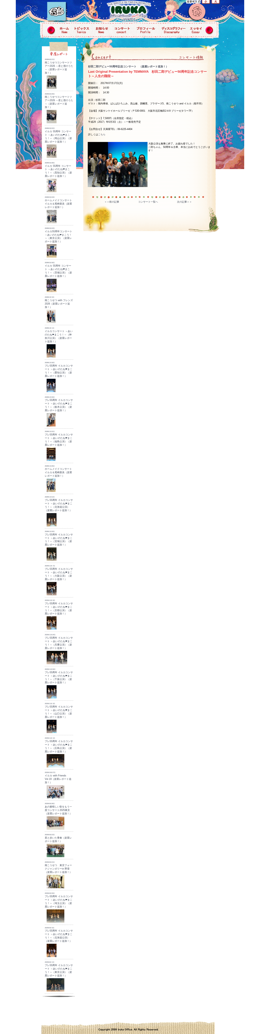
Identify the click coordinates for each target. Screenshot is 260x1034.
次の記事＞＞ (184, 201)
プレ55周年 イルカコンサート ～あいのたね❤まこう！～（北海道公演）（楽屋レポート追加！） (59, 504)
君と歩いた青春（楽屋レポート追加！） (58, 838)
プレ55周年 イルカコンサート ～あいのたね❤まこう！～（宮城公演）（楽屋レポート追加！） (59, 538)
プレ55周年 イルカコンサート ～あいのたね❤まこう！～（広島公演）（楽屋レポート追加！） (59, 745)
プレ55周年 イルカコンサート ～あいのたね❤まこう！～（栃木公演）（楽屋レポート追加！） (59, 404)
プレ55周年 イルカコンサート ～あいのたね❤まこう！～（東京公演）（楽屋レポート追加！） (59, 969)
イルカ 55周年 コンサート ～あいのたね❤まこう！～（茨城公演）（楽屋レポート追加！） (58, 269)
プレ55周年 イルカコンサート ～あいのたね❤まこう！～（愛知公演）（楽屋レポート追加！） (59, 369)
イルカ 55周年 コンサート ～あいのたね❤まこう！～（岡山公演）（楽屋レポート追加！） (58, 135)
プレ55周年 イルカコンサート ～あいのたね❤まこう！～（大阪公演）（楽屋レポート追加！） (59, 573)
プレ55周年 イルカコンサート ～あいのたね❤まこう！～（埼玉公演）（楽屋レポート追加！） (59, 900)
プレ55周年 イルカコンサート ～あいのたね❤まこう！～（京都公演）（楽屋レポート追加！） (59, 607)
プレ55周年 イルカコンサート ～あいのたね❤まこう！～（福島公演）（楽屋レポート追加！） (59, 438)
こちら (101, 134)
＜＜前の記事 (111, 201)
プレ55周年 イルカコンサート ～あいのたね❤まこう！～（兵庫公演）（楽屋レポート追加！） (59, 642)
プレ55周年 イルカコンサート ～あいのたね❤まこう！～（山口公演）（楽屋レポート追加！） (59, 710)
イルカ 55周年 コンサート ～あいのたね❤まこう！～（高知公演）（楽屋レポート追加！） (58, 170)
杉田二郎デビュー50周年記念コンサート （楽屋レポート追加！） (128, 66)
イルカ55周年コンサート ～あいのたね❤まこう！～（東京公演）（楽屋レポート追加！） (60, 235)
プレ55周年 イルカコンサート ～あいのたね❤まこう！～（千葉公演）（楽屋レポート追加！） (59, 676)
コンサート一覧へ (148, 201)
